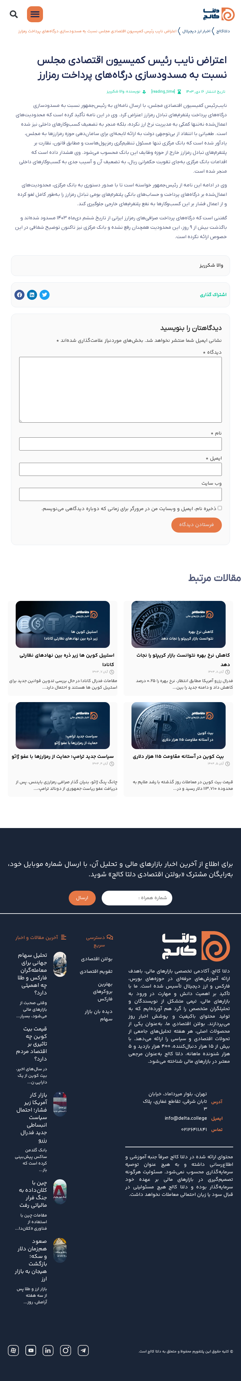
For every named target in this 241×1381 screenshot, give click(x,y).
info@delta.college (186, 1119)
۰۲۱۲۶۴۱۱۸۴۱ (194, 1130)
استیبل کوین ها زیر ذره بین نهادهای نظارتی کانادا (66, 660)
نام (216, 433)
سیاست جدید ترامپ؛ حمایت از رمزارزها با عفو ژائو (63, 757)
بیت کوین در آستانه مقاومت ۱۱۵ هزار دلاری (178, 757)
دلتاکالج (223, 31)
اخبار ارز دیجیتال (196, 31)
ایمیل (214, 458)
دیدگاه (212, 352)
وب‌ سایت (211, 483)
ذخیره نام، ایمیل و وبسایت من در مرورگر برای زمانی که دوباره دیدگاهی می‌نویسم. (129, 509)
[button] (13, 14)
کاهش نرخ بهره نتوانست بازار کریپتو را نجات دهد (183, 660)
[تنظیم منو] (35, 14)
